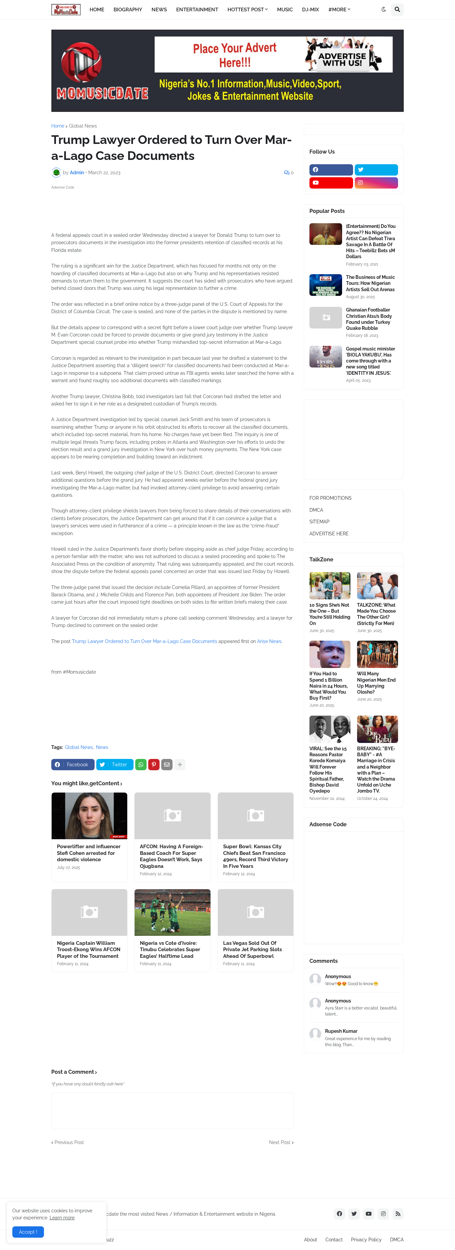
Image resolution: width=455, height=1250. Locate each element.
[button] (383, 9)
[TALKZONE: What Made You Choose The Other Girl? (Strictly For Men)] (377, 585)
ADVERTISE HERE (329, 533)
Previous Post (69, 1142)
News (102, 747)
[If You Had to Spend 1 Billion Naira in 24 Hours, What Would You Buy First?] (329, 654)
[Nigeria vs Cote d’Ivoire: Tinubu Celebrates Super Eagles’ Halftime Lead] (172, 912)
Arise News (269, 641)
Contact (334, 1239)
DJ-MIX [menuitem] (310, 10)
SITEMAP (319, 521)
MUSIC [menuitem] (285, 10)
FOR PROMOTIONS (330, 498)
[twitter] (376, 170)
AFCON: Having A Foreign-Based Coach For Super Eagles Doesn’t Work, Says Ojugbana (171, 856)
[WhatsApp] (141, 764)
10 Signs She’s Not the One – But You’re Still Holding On (329, 614)
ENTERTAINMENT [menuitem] (197, 10)
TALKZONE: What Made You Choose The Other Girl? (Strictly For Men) (376, 614)
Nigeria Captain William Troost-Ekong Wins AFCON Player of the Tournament (88, 949)
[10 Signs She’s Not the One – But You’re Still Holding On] (329, 585)
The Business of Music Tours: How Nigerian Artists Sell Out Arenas (370, 283)
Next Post (279, 1142)
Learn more (62, 1217)
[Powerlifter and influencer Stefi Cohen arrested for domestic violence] (89, 816)
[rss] (398, 1214)
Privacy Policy (366, 1239)
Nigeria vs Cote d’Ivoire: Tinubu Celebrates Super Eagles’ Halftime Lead (170, 949)
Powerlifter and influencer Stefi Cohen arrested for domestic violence (89, 853)
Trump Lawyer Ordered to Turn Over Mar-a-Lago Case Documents (144, 641)
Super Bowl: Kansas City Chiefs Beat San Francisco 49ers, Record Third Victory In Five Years (255, 856)
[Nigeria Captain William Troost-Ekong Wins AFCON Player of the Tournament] (89, 912)
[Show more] (180, 764)
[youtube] (331, 183)
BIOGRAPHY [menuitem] (128, 10)
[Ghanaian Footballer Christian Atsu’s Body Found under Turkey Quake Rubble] (325, 317)
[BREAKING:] (377, 729)
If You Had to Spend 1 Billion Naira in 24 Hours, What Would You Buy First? (328, 686)
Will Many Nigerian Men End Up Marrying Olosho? (376, 683)
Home (57, 126)
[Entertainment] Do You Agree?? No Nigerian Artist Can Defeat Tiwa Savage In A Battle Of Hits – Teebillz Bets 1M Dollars (371, 241)
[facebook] (331, 170)
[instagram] (376, 183)
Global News (83, 126)
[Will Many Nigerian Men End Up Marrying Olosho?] (377, 654)
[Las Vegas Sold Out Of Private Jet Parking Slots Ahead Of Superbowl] (255, 912)
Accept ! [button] (28, 1232)
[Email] (167, 764)
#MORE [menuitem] (337, 10)
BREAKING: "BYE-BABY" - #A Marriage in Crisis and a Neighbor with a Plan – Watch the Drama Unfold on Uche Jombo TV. (376, 770)
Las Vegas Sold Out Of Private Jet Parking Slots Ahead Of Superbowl (252, 949)
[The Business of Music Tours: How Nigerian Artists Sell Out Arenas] (325, 285)
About (310, 1239)
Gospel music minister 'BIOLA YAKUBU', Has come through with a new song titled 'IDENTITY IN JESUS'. (370, 361)
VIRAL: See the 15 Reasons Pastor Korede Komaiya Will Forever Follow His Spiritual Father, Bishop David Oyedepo (328, 770)
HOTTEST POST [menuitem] (246, 10)
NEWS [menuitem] (159, 10)
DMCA (316, 510)
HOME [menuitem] (97, 10)
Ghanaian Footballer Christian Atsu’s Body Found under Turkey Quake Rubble (369, 319)
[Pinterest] (154, 764)
